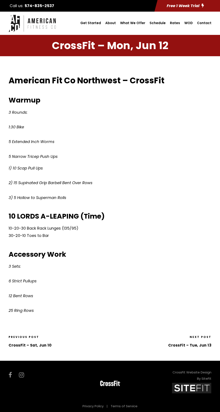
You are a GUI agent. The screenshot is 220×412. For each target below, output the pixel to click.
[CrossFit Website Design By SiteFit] (191, 388)
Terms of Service (124, 406)
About (110, 23)
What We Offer (132, 23)
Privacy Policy (93, 406)
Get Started (90, 23)
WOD (188, 23)
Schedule (158, 23)
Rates (175, 23)
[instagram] (21, 375)
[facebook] (10, 375)
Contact (204, 23)
